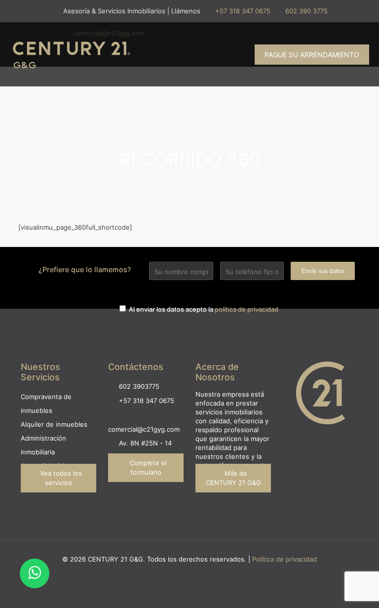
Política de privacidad (284, 559)
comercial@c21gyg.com (144, 429)
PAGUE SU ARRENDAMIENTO (312, 54)
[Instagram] (176, 573)
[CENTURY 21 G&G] (71, 54)
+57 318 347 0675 (242, 11)
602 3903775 (139, 386)
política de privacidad (246, 309)
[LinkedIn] (203, 573)
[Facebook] (190, 573)
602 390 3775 (306, 11)
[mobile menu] (226, 54)
